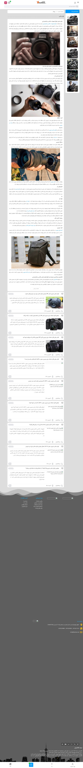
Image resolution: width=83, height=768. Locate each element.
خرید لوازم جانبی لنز (30, 211)
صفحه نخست (60, 11)
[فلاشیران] (41, 2)
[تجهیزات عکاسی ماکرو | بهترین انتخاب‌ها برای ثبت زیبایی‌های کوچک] (54, 433)
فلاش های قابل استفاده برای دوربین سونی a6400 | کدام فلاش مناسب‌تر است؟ (42, 359)
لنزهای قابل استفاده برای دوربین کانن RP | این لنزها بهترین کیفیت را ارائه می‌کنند (41, 315)
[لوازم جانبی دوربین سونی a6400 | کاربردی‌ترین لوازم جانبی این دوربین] (54, 390)
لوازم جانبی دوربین (52, 130)
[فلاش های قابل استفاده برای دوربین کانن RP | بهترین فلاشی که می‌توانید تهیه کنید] (54, 346)
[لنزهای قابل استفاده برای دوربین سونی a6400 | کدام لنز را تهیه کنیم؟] (54, 412)
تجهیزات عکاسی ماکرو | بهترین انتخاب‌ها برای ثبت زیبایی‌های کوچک (44, 425)
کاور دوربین (53, 182)
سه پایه (55, 137)
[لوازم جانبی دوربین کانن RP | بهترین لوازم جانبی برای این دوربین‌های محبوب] (54, 302)
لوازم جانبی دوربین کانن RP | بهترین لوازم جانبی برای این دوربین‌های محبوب (42, 294)
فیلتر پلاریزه (17, 189)
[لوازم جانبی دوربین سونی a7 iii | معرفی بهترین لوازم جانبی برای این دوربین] (54, 455)
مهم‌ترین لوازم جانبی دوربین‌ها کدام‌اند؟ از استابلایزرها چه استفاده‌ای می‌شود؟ (42, 468)
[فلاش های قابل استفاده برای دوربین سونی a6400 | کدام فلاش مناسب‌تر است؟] (54, 368)
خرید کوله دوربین (26, 272)
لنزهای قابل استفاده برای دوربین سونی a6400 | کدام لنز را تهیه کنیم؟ (44, 403)
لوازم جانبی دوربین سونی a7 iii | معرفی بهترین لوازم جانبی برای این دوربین (42, 446)
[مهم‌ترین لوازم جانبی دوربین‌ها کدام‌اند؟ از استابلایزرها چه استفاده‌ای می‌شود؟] (54, 477)
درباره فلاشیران (78, 748)
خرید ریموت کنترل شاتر (30, 225)
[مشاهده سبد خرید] (9, 2)
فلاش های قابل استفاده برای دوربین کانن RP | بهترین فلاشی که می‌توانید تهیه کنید (41, 337)
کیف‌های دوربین (59, 230)
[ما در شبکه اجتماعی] (5, 2)
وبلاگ (54, 12)
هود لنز (27, 201)
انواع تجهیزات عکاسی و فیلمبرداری (49, 24)
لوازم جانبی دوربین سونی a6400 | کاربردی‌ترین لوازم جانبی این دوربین (43, 381)
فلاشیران (55, 279)
